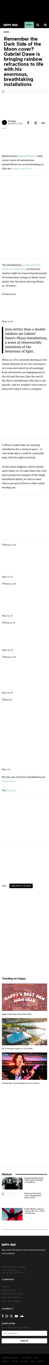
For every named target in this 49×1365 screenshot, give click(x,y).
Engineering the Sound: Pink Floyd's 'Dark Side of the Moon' (33, 1180)
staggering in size (22, 168)
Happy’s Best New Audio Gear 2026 (17, 1014)
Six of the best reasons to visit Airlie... (18, 1049)
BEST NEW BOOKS (11, 1301)
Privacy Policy (26, 1358)
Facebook (5, 1361)
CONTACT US (9, 1290)
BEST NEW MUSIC (11, 1297)
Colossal (11, 790)
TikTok (32, 1361)
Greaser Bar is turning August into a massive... (21, 1083)
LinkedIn (41, 1361)
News (4, 128)
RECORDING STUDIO (12, 1294)
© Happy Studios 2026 (10, 1358)
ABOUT (5, 1286)
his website (8, 781)
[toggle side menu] (45, 25)
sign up (24, 1341)
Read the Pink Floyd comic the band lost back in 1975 (32, 1195)
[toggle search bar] (37, 25)
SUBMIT (29, 25)
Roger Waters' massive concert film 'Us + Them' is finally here (34, 1211)
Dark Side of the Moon (21, 886)
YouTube (15, 1361)
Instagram (24, 1361)
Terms (36, 1358)
